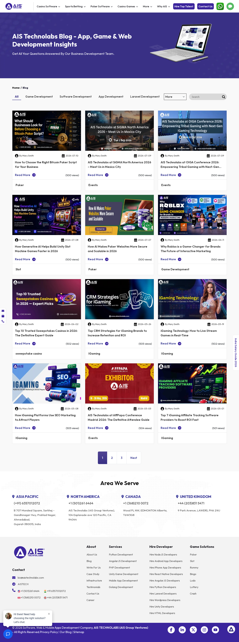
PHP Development (119, 567)
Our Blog (66, 632)
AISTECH (23, 584)
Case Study (92, 574)
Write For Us (93, 567)
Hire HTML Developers (162, 613)
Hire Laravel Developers (163, 593)
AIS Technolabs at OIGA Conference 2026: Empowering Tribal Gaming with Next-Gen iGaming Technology (190, 166)
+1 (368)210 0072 (135, 503)
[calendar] (3, 316)
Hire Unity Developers (161, 606)
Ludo (193, 580)
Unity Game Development (123, 574)
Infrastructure (94, 580)
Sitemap (78, 632)
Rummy (194, 567)
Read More (22, 175)
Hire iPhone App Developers (165, 567)
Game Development (39, 96)
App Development (111, 96)
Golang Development (121, 587)
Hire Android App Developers (165, 561)
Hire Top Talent (183, 6)
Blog (89, 561)
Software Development (76, 96)
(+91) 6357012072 (27, 503)
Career (90, 600)
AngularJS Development (123, 561)
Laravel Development (145, 96)
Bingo (193, 574)
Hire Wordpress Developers (164, 600)
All (17, 96)
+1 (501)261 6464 (80, 503)
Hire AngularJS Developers (164, 580)
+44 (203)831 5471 (191, 503)
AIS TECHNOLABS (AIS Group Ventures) (121, 627)
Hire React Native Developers (166, 574)
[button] (171, 629)
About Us (91, 554)
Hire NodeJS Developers (163, 554)
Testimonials (93, 587)
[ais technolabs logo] (29, 552)
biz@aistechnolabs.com (31, 577)
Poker (193, 554)
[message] (3, 310)
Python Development (121, 554)
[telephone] (3, 321)
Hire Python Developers (162, 587)
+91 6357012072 (56, 591)
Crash (193, 593)
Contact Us (205, 6)
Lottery (194, 587)
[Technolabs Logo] (18, 6)
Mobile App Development (123, 580)
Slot (192, 561)
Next (133, 458)
